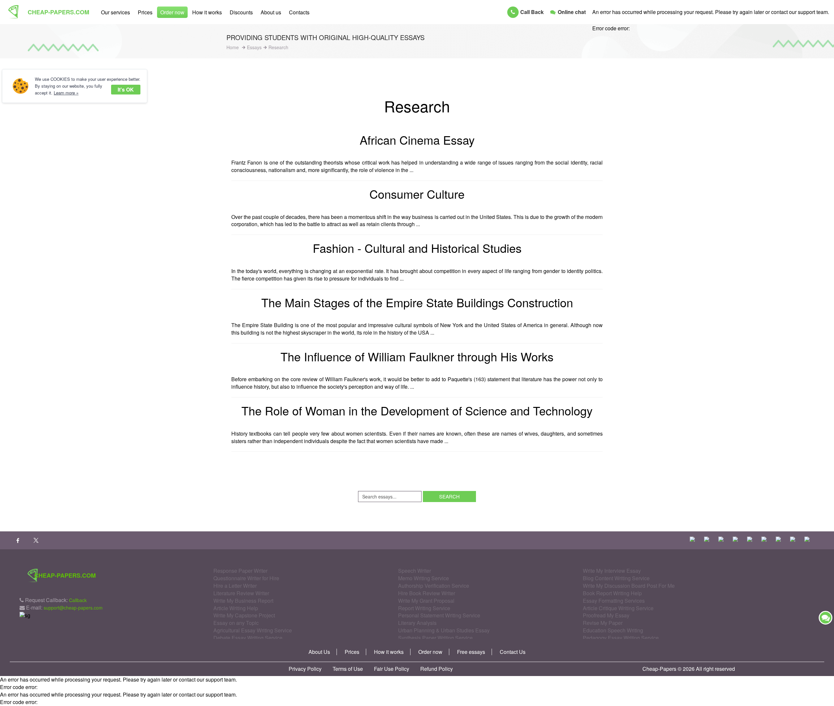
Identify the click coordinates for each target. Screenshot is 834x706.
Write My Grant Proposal (426, 600)
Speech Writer (414, 570)
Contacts (299, 12)
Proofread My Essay (606, 615)
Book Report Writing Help (612, 593)
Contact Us (512, 652)
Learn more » (66, 93)
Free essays (471, 652)
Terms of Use (348, 668)
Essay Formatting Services (614, 600)
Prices (145, 12)
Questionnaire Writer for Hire (246, 578)
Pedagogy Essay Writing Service (621, 637)
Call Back (532, 12)
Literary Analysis (417, 623)
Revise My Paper (603, 623)
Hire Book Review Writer (426, 593)
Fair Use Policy (391, 668)
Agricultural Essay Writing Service (252, 630)
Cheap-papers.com (58, 12)
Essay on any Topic (236, 623)
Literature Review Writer (241, 593)
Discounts (241, 12)
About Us (319, 652)
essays (254, 47)
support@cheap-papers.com (73, 607)
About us (271, 12)
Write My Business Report (243, 600)
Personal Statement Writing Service (439, 615)
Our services (115, 12)
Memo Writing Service (423, 578)
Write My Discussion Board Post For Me (629, 585)
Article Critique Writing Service (618, 608)
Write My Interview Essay (612, 570)
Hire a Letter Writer (235, 585)
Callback (78, 600)
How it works (207, 12)
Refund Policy (436, 668)
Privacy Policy (305, 668)
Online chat (572, 12)
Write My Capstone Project (244, 615)
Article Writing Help (235, 608)
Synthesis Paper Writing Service (435, 637)
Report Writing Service (424, 608)
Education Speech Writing (613, 630)
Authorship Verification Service (433, 585)
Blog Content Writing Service (616, 578)
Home (232, 47)
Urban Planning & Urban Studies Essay (444, 630)
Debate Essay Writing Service (247, 637)
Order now (172, 12)
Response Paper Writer (240, 570)
